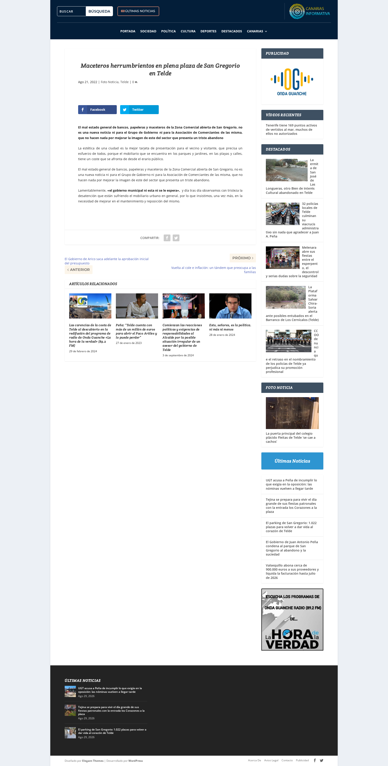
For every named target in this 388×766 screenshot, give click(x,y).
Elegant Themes (93, 761)
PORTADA (127, 31)
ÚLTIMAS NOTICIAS (140, 11)
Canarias (255, 31)
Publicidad (302, 760)
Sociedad (148, 31)
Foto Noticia (110, 82)
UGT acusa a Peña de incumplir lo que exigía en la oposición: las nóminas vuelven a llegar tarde (291, 484)
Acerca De (254, 760)
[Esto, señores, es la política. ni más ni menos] (230, 306)
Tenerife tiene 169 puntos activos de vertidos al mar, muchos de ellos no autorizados (291, 129)
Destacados (231, 31)
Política (168, 31)
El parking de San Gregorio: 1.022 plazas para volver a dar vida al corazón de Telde (291, 527)
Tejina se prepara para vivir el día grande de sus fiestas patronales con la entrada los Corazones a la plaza (291, 505)
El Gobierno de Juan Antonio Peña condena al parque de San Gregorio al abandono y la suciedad (292, 548)
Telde (124, 82)
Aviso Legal (271, 760)
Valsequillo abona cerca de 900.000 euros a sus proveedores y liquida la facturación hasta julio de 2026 (292, 571)
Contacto (287, 760)
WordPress (135, 761)
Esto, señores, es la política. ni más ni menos (230, 327)
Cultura (188, 31)
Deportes (208, 31)
